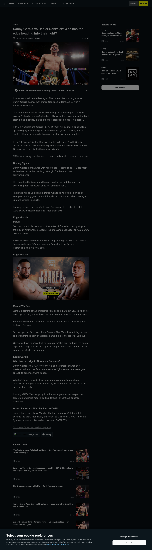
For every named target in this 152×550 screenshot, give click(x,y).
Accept (129, 543)
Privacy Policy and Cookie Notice (57, 544)
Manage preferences (129, 536)
